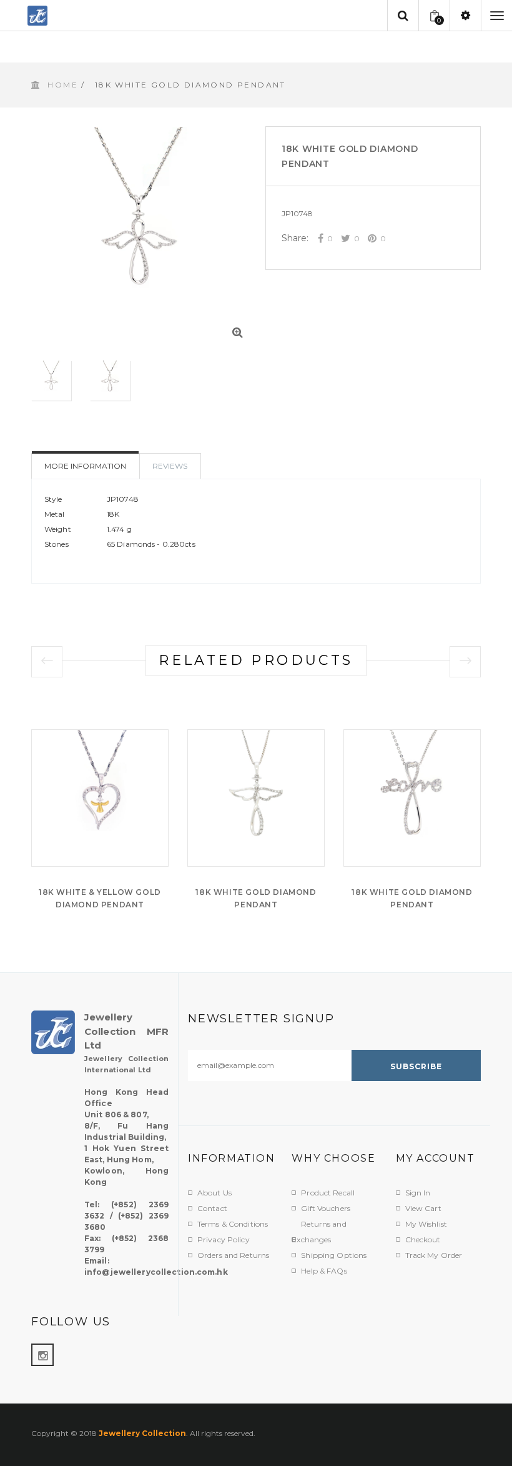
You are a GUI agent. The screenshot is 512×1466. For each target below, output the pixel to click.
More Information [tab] (85, 466)
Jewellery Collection (142, 1433)
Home (62, 84)
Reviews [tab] (169, 466)
